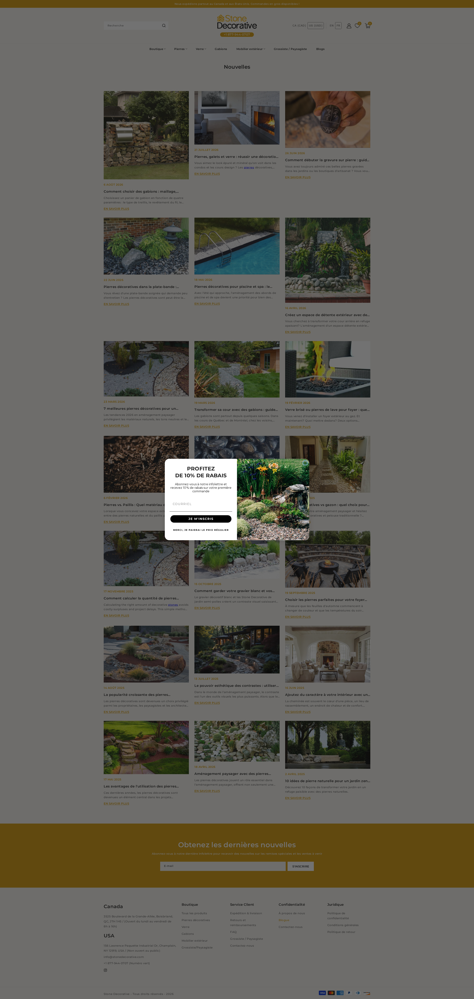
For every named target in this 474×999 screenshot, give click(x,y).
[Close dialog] (305, 463)
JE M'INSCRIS (200, 519)
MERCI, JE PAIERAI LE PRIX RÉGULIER (201, 530)
